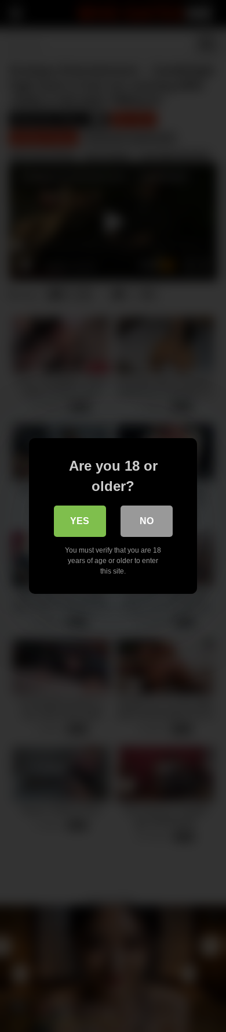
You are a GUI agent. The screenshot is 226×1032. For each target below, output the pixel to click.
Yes (79, 521)
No (147, 521)
